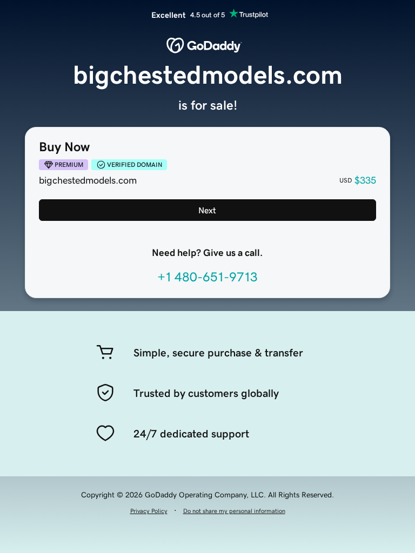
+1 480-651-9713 (207, 277)
